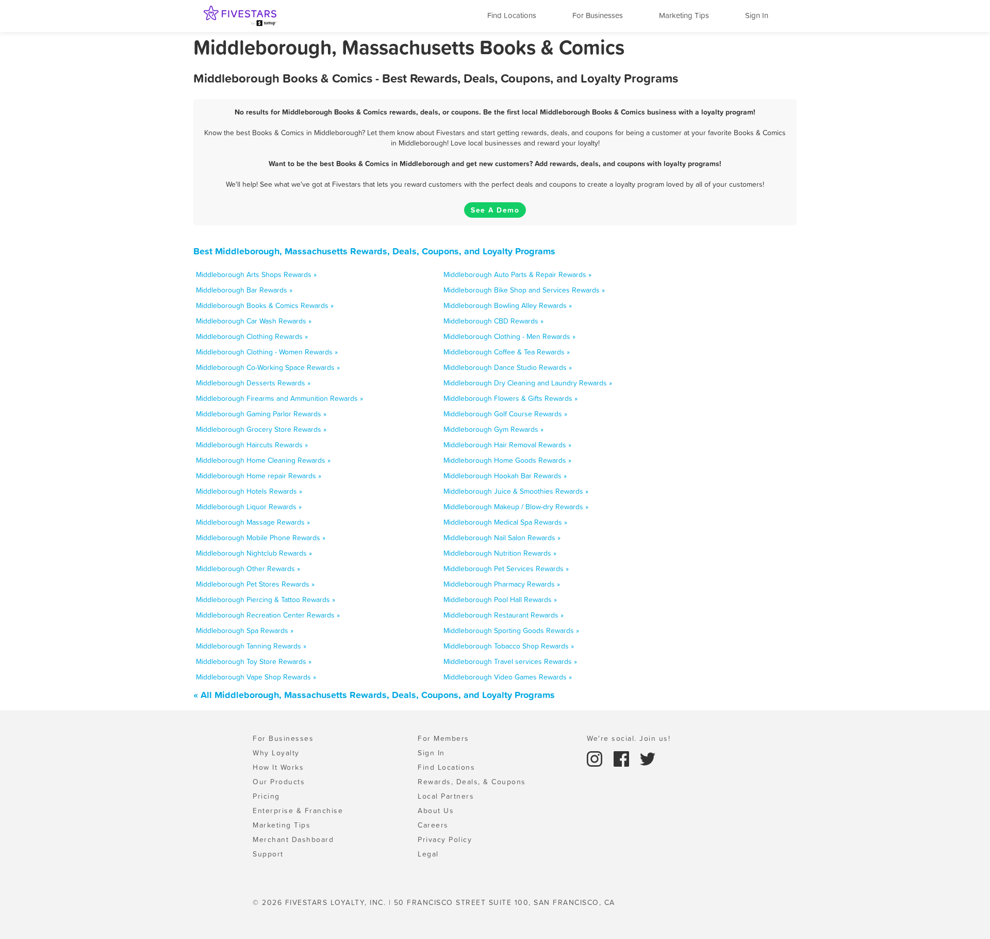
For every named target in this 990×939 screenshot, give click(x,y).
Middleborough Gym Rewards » (493, 429)
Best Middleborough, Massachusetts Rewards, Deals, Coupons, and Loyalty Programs (374, 251)
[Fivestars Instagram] (596, 758)
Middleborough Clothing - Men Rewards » (509, 336)
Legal (428, 854)
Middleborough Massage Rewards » (253, 522)
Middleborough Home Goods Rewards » (507, 460)
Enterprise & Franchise (298, 810)
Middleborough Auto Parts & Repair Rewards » (517, 274)
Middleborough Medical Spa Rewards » (505, 522)
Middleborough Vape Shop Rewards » (256, 677)
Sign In (756, 15)
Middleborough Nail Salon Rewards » (501, 537)
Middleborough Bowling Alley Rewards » (507, 305)
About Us (436, 810)
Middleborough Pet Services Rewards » (506, 568)
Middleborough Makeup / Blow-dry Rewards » (515, 506)
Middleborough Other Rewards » (248, 568)
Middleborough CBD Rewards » (493, 321)
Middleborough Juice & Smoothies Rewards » (515, 491)
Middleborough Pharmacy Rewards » (501, 584)
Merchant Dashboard (293, 839)
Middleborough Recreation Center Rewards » (268, 615)
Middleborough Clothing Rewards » (252, 336)
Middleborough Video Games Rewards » (507, 677)
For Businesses (597, 15)
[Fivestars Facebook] (622, 758)
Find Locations (511, 15)
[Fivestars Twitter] (647, 758)
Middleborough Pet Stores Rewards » (255, 584)
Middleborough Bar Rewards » (244, 290)
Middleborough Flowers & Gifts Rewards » (510, 398)
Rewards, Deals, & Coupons (472, 781)
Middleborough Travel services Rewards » (510, 661)
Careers (433, 825)
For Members (443, 738)
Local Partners (446, 796)
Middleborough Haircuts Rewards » (252, 445)
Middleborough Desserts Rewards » (253, 383)
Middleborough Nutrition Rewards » (499, 553)
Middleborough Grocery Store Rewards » (261, 429)
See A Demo (495, 210)
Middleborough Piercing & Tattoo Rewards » (265, 599)
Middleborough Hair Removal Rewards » (507, 445)
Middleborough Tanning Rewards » (251, 646)
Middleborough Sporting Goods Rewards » (511, 630)
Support (268, 854)
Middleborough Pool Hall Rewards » (500, 599)
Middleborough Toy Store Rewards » (253, 661)
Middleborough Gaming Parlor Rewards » (261, 414)
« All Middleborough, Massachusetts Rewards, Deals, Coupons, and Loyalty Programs (374, 695)
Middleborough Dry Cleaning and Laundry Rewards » (527, 383)
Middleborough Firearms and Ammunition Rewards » (279, 398)
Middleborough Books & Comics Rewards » (265, 305)
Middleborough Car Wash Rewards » (253, 321)
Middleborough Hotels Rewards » (249, 491)
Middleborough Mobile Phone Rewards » (260, 537)
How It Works (278, 767)
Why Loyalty (276, 753)
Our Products (279, 781)
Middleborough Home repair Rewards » (258, 476)
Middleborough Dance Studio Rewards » (507, 367)
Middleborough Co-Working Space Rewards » (268, 367)
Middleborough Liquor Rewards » (249, 506)
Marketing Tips (684, 15)
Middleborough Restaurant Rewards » (503, 615)
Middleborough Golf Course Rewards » (505, 414)
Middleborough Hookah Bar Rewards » (505, 476)
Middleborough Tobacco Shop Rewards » (508, 646)
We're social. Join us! (628, 738)
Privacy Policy (445, 839)
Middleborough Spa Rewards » (244, 630)
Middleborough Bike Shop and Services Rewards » (524, 290)
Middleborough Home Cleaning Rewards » (263, 460)
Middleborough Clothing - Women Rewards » (267, 352)
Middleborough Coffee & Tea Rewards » (506, 352)
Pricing (266, 796)
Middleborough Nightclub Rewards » (254, 553)
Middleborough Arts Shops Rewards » (256, 274)
